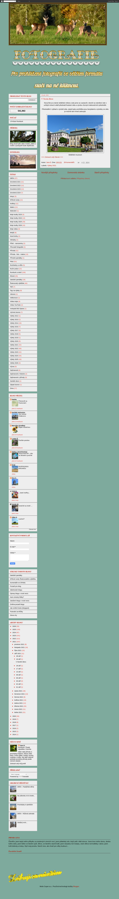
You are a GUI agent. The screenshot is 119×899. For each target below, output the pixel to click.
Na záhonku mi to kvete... (26, 796)
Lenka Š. (15, 439)
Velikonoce (14, 298)
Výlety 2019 (14, 338)
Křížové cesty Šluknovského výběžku (23, 579)
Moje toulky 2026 (16, 225)
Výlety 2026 (14, 363)
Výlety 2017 (14, 330)
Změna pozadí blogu (17, 604)
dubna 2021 (18, 703)
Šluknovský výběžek (17, 283)
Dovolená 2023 (15, 189)
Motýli (12, 232)
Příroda (12, 251)
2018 (14, 722)
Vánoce (12, 294)
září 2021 (17, 653)
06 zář (18, 678)
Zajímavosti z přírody (17, 377)
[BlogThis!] (84, 162)
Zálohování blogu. (16, 590)
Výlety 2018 (14, 334)
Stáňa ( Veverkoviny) (19, 452)
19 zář (18, 659)
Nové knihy (14, 236)
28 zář (18, 656)
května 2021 (18, 700)
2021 (14, 642)
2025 (14, 629)
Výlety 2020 (14, 341)
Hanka (14, 399)
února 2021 (18, 709)
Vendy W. (15, 504)
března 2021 (19, 706)
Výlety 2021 (51, 165)
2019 (14, 719)
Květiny (12, 203)
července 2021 (19, 694)
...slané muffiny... (24, 493)
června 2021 (18, 697)
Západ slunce (14, 385)
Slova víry (13, 615)
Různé (12, 276)
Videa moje (14, 301)
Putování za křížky (16, 611)
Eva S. (14, 478)
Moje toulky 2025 (16, 222)
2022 (14, 638)
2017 (14, 725)
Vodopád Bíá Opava (17, 309)
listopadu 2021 (19, 647)
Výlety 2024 (14, 356)
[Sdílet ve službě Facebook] (87, 162)
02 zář (18, 684)
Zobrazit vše (32, 529)
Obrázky (13, 240)
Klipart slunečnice (24, 427)
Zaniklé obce (14, 381)
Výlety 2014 (14, 323)
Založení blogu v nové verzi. (20, 601)
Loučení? (21, 519)
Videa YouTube (15, 305)
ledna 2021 (18, 712)
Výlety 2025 (14, 359)
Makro (12, 207)
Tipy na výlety (15, 290)
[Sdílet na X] (85, 162)
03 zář (18, 681)
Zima (12, 388)
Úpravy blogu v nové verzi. (19, 593)
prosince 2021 (19, 644)
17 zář (18, 669)
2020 (14, 716)
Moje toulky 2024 (16, 218)
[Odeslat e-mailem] (82, 162)
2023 (14, 635)
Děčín (12, 178)
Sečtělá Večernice (18, 412)
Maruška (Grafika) (18, 426)
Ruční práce (14, 269)
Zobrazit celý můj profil (18, 763)
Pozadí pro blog (15, 586)
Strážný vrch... (22, 822)
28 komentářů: (69, 162)
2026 (14, 626)
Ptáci (12, 261)
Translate (25, 776)
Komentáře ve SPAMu (17, 583)
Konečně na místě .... (25, 506)
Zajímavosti (14, 370)
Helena (14, 491)
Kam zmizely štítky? (17, 597)
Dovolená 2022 (15, 185)
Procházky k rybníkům (25, 805)
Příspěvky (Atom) (83, 178)
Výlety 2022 (14, 348)
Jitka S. (14, 517)
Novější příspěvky (49, 172)
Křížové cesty (14, 200)
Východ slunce (15, 312)
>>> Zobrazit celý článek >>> (52, 157)
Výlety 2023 (14, 352)
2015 (14, 731)
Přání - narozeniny (16, 243)
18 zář (18, 666)
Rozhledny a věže (16, 265)
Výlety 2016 (14, 327)
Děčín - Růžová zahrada (25, 814)
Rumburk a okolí (15, 272)
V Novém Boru (47, 98)
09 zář (18, 675)
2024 (14, 632)
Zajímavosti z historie (17, 374)
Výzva (12, 366)
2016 (14, 728)
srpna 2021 (18, 691)
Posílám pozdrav (24, 440)
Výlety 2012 (14, 316)
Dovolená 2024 (15, 193)
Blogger (76, 886)
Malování (13, 211)
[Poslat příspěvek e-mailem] (78, 162)
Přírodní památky (16, 258)
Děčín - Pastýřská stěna (25, 787)
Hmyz (12, 196)
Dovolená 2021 (15, 182)
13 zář (18, 672)
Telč (11, 287)
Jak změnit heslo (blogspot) (19, 608)
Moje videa (14, 229)
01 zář (18, 687)
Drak (13, 465)
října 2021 (18, 650)
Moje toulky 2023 (16, 214)
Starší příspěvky (101, 172)
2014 (14, 734)
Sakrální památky (16, 280)
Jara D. (22, 745)
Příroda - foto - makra (17, 254)
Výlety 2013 (14, 319)
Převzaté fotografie (16, 247)
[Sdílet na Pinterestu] (89, 162)
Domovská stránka (76, 172)
